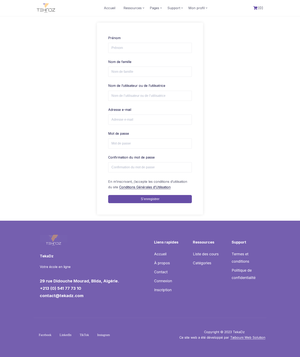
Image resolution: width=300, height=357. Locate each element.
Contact (161, 272)
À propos (162, 263)
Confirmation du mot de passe (131, 157)
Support (173, 8)
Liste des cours (206, 254)
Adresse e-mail (119, 110)
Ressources (132, 8)
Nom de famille (119, 62)
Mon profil (196, 8)
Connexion (163, 281)
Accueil (109, 8)
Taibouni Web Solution (247, 337)
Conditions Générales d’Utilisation (145, 187)
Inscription (163, 290)
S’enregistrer (150, 199)
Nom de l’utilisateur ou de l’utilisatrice (136, 86)
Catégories (202, 263)
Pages (154, 8)
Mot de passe (118, 133)
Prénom (114, 38)
